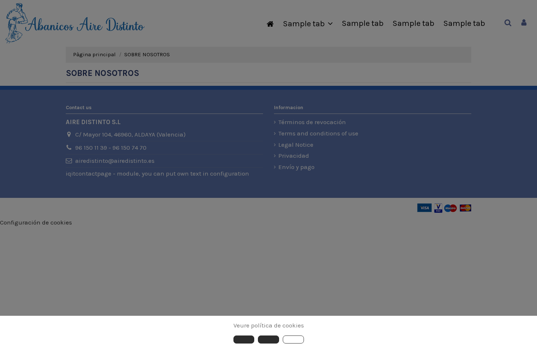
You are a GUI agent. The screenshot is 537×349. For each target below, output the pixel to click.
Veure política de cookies (268, 325)
